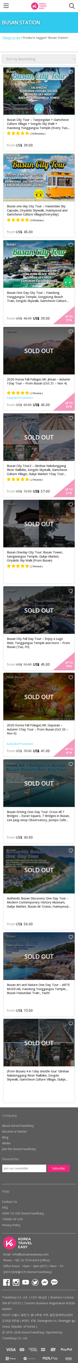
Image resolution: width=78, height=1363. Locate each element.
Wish (70, 73)
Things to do (11, 37)
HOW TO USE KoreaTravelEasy (23, 1213)
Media (6, 1143)
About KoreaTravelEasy (18, 1126)
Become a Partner (14, 1131)
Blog (5, 1137)
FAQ (5, 1207)
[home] (39, 6)
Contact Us (9, 1202)
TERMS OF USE (12, 1219)
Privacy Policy (11, 1225)
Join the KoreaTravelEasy (19, 1149)
